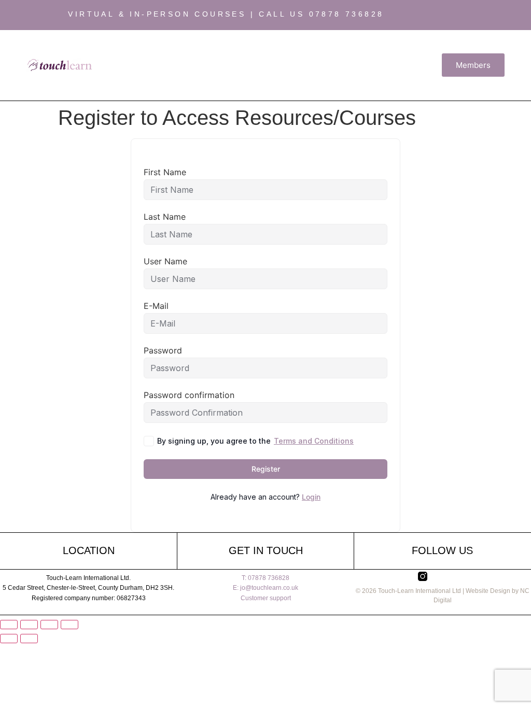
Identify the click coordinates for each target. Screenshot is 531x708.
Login (311, 496)
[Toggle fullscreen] (29, 624)
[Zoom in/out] (9, 624)
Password (163, 350)
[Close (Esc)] (69, 624)
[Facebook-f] (481, 15)
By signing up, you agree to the (255, 440)
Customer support (266, 598)
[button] (267, 65)
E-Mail (156, 306)
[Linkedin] (501, 15)
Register (265, 468)
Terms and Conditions (314, 440)
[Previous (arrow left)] (9, 638)
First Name (165, 172)
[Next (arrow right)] (29, 638)
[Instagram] (462, 15)
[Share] (49, 624)
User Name (165, 261)
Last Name (165, 217)
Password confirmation (189, 395)
